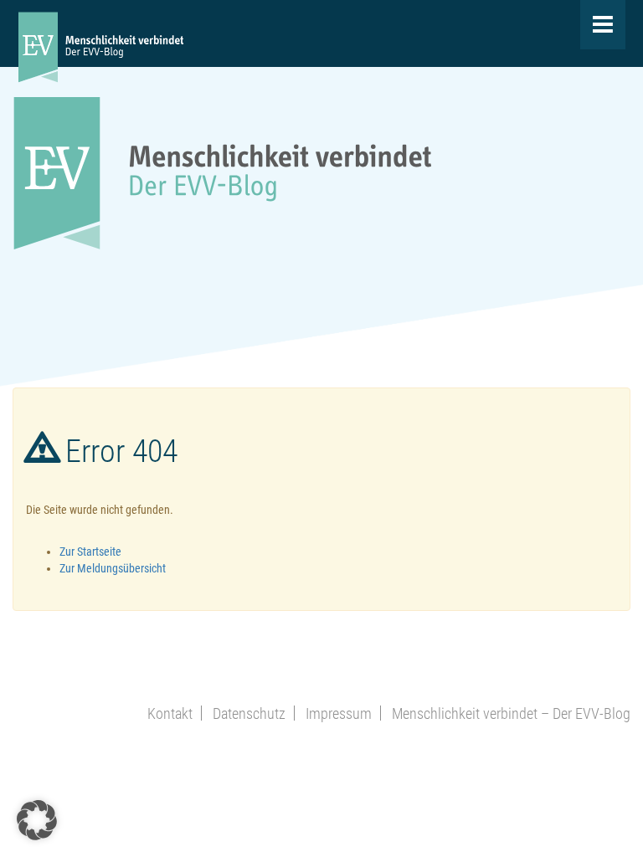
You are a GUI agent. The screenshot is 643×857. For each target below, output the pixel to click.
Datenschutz (249, 713)
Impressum (339, 713)
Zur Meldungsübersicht (112, 568)
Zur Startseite (90, 551)
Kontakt (170, 713)
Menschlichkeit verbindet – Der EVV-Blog (511, 713)
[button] (37, 820)
